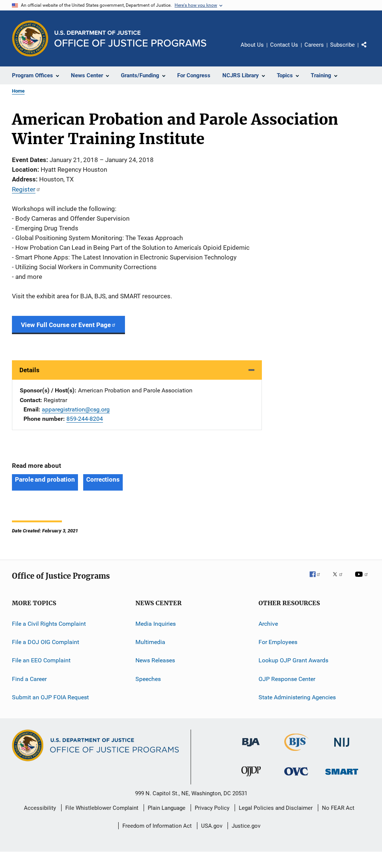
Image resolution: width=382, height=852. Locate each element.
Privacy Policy (212, 808)
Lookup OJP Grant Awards (293, 660)
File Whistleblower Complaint (101, 808)
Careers (314, 44)
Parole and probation (45, 479)
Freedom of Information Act (157, 826)
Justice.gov (246, 826)
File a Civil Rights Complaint (49, 623)
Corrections (103, 479)
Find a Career (29, 678)
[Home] (130, 39)
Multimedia (150, 642)
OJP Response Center (287, 678)
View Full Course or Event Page (66, 325)
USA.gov (211, 826)
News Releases (155, 660)
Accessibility (40, 808)
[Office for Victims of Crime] (296, 776)
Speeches (148, 678)
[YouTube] (362, 579)
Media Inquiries (155, 623)
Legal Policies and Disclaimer (276, 808)
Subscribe (342, 44)
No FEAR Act (338, 808)
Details (29, 370)
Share (370, 50)
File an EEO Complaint (41, 660)
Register (23, 189)
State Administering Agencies (297, 697)
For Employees (278, 642)
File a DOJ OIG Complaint (45, 642)
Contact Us (284, 44)
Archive (268, 623)
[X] (340, 579)
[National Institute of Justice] (341, 748)
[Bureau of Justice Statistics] (296, 752)
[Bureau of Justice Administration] (251, 747)
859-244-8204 (84, 418)
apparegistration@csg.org (76, 409)
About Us (252, 44)
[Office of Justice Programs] (30, 38)
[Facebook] (318, 579)
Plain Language (166, 808)
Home (18, 91)
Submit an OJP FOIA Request (50, 697)
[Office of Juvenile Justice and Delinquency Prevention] (251, 777)
